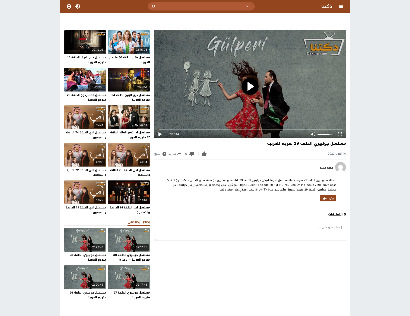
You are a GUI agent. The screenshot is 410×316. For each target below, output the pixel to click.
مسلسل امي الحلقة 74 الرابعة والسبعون (86, 135)
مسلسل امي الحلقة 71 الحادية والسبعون (86, 210)
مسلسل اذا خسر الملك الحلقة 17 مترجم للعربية (130, 135)
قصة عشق (326, 168)
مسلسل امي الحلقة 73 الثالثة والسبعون (130, 172)
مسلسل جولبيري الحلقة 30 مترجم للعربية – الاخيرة (131, 257)
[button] (153, 6)
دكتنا (326, 6)
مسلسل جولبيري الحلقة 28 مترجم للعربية (88, 257)
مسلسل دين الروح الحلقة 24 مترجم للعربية (130, 97)
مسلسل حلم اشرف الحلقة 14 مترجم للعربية (86, 60)
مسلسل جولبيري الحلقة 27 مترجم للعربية (132, 295)
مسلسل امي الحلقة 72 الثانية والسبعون (86, 172)
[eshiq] (340, 171)
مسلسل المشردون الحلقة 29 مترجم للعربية (86, 97)
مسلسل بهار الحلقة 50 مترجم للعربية (129, 60)
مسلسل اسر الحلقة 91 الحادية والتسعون (130, 210)
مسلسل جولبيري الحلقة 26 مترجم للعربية (88, 295)
